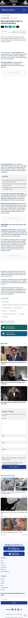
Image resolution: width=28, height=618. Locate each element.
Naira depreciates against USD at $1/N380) (13, 225)
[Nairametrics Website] (8, 10)
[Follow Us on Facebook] (12, 609)
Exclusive (3, 578)
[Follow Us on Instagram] (18, 609)
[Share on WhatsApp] (14, 27)
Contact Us (3, 564)
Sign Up (14, 603)
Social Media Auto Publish (9, 617)
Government (17, 234)
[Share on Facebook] (6, 27)
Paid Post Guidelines (5, 571)
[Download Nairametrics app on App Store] (14, 554)
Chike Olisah (4, 31)
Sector (2, 585)
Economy (3, 581)
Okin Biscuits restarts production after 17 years (11, 532)
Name (3, 436)
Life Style (3, 589)
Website (4, 449)
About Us (3, 562)
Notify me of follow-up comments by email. (12, 462)
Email (3, 442)
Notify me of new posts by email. (10, 464)
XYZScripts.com (20, 617)
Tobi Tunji (25, 516)
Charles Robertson (18, 307)
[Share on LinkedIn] (10, 27)
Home (2, 15)
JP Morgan (21, 314)
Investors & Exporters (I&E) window (9, 314)
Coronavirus (4, 310)
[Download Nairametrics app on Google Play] (14, 548)
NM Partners (3, 569)
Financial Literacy (4, 587)
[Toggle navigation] (24, 10)
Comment (4, 418)
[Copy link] (17, 27)
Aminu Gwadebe (5, 301)
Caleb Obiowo (24, 534)
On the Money (5, 317)
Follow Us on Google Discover (20, 32)
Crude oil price (13, 310)
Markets (2, 583)
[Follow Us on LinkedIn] (15, 609)
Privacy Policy (3, 567)
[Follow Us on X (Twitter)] (21, 609)
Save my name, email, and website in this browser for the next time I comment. (13, 458)
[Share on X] (2, 27)
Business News (7, 15)
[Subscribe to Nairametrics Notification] (25, 615)
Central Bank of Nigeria (6, 307)
